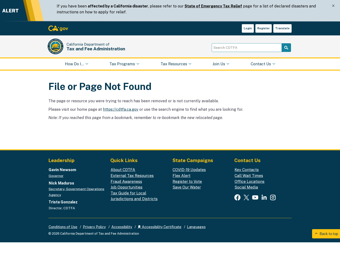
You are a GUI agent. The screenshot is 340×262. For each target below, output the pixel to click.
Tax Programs (122, 64)
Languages (196, 227)
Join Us (219, 64)
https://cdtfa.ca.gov (120, 109)
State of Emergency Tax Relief (213, 6)
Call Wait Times (249, 175)
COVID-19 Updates (189, 169)
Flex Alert (181, 175)
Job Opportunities (126, 187)
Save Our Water (187, 187)
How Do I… (74, 64)
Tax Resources (174, 64)
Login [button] (248, 28)
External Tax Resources (132, 175)
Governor (56, 176)
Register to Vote (187, 181)
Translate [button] (282, 28)
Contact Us (261, 64)
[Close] (333, 5)
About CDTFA (123, 169)
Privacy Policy (94, 227)
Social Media (246, 187)
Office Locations (249, 181)
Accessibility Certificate (161, 227)
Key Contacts (247, 169)
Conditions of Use (63, 227)
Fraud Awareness (126, 181)
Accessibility (121, 227)
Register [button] (263, 28)
